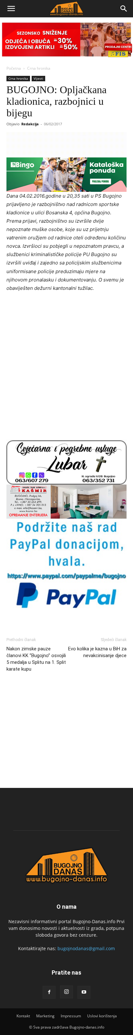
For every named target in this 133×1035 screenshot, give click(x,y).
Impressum (71, 1016)
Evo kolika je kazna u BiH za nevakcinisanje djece (97, 652)
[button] (11, 8)
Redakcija (30, 123)
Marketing (45, 1016)
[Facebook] (49, 992)
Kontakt (23, 1016)
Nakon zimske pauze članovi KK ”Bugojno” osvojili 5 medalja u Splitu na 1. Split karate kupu (36, 659)
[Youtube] (83, 992)
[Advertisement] (66, 367)
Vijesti (38, 78)
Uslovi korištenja (102, 1016)
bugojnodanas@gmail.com (86, 948)
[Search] (124, 8)
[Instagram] (66, 992)
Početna (13, 68)
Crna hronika (38, 68)
